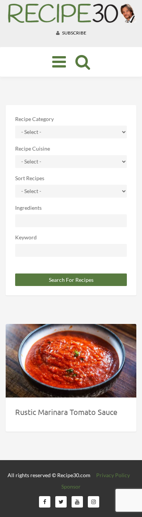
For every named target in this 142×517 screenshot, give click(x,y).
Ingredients (28, 207)
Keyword (26, 237)
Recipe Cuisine (32, 148)
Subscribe (73, 33)
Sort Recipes (29, 178)
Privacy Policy (113, 475)
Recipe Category (34, 119)
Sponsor (71, 486)
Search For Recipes (71, 280)
